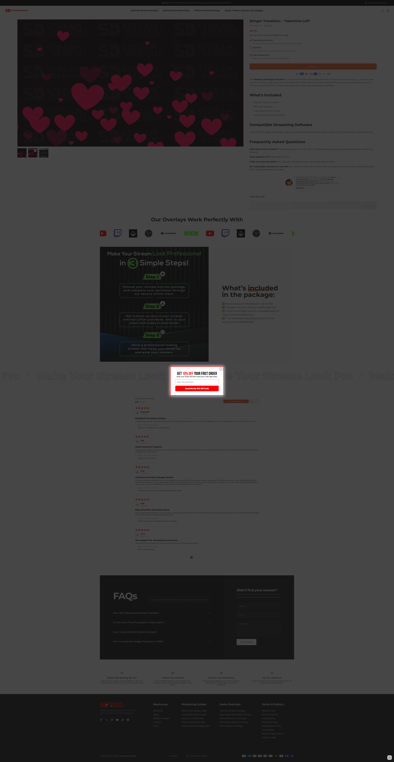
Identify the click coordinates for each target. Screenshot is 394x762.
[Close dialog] (221, 369)
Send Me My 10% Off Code (197, 388)
